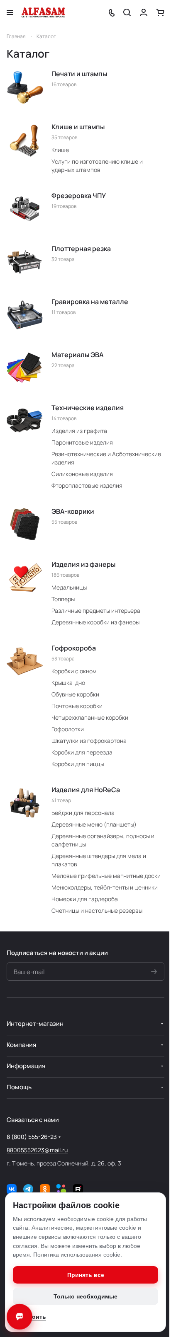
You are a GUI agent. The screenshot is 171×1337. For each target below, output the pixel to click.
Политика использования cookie (76, 1254)
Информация (26, 1065)
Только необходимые (85, 1296)
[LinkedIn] (61, 1189)
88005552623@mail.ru (37, 1150)
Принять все (85, 1275)
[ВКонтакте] (12, 1189)
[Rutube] (78, 1189)
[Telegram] (28, 1189)
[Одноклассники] (45, 1189)
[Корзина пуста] (160, 12)
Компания (21, 1044)
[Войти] (143, 12)
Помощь (19, 1087)
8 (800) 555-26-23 (32, 1137)
